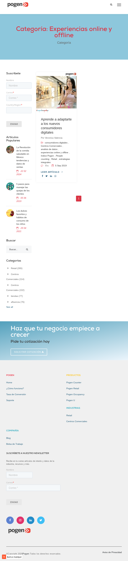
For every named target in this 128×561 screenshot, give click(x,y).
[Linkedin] (30, 520)
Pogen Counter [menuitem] (73, 382)
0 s (46, 165)
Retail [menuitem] (69, 415)
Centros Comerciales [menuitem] (76, 421)
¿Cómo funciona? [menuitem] (15, 388)
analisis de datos (49, 149)
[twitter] (47, 176)
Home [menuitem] (9, 382)
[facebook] (42, 176)
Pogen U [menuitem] (70, 400)
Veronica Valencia (53, 138)
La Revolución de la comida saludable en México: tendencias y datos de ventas (23, 157)
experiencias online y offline (54, 152)
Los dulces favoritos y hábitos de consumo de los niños (22, 217)
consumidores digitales (56, 142)
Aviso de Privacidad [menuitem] (112, 552)
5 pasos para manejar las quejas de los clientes (23, 189)
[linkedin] (51, 176)
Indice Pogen (47, 155)
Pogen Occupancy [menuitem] (75, 394)
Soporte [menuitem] (10, 400)
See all (9, 307)
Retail (54, 159)
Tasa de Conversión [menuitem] (16, 394)
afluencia (18, 302)
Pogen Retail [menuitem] (72, 388)
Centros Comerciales (51, 146)
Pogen (26, 553)
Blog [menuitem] (8, 438)
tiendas (17, 296)
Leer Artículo (50, 172)
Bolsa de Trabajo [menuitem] (14, 444)
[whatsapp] (55, 176)
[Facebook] (10, 520)
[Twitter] (41, 520)
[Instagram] (20, 520)
